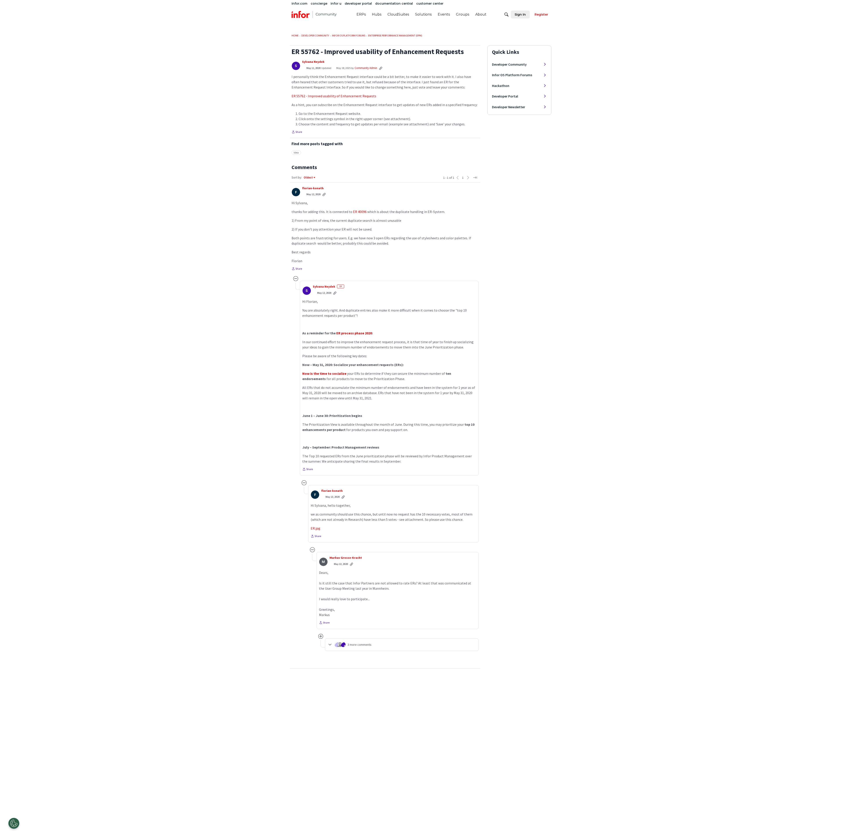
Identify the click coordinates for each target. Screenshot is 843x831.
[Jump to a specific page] (475, 177)
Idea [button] (296, 152)
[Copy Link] (380, 68)
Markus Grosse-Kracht (346, 558)
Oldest (308, 177)
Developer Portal (505, 96)
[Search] (506, 14)
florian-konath (313, 188)
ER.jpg (315, 528)
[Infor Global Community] (314, 14)
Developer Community (509, 64)
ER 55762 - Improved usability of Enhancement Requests (334, 96)
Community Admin (366, 68)
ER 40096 (360, 211)
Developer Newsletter (508, 107)
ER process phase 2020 (354, 333)
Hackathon (500, 85)
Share (297, 132)
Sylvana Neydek (313, 62)
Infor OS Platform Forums (512, 75)
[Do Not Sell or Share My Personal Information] (13, 823)
